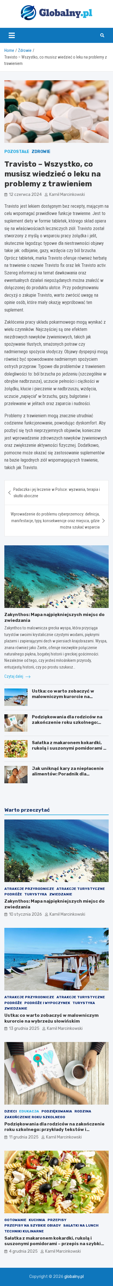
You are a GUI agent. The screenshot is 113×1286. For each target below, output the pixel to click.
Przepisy (57, 1220)
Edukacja (29, 1111)
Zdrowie (41, 151)
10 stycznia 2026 (25, 914)
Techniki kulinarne (24, 1231)
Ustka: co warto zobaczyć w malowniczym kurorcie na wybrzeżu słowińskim (63, 696)
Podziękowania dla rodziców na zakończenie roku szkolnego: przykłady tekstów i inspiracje (67, 722)
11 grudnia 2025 (24, 1137)
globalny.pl (74, 1276)
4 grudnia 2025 (23, 1251)
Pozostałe (16, 151)
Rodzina (82, 1111)
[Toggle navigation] (11, 35)
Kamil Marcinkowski (67, 194)
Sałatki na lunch (81, 1225)
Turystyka (35, 894)
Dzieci (10, 1111)
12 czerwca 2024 (25, 194)
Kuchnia (37, 1220)
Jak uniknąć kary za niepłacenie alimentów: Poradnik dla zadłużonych (68, 774)
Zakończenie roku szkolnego (34, 1117)
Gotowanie (15, 1220)
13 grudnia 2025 (24, 1028)
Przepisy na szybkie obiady (32, 1225)
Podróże (13, 894)
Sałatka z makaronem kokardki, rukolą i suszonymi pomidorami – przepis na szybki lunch (69, 748)
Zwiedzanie (60, 894)
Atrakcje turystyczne (81, 889)
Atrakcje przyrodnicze (29, 889)
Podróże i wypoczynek (47, 1003)
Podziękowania (56, 1111)
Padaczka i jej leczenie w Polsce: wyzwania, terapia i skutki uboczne (56, 492)
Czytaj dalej (14, 676)
